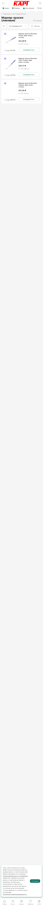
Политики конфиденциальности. (15, 894)
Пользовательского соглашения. (15, 876)
